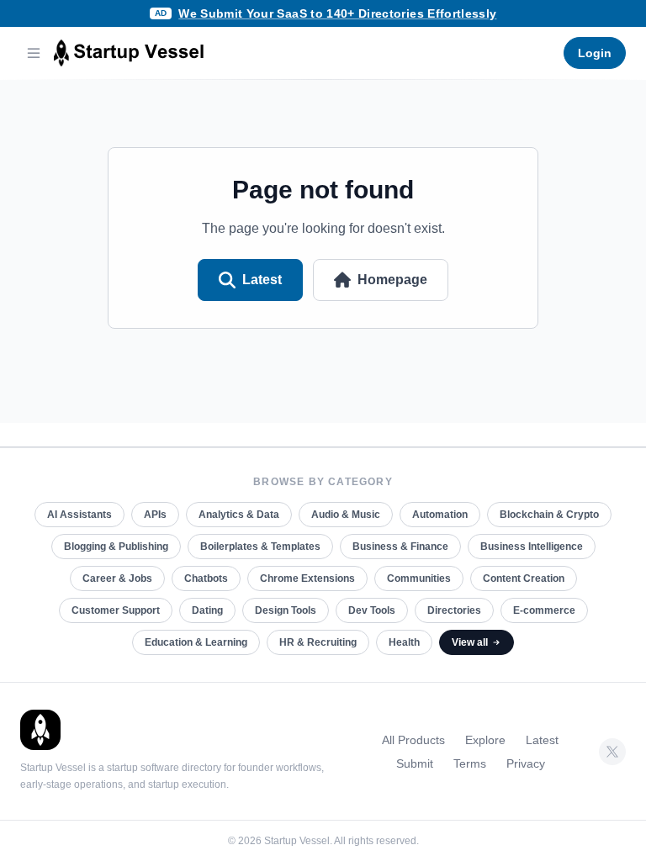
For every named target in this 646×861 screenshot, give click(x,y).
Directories (454, 610)
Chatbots (206, 578)
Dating (207, 610)
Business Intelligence (531, 546)
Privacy (525, 763)
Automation (440, 514)
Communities (419, 578)
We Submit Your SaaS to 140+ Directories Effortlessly (337, 13)
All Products (413, 740)
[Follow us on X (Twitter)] (612, 751)
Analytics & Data (239, 514)
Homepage (392, 279)
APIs (155, 514)
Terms (469, 763)
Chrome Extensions (307, 578)
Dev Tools (371, 610)
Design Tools (285, 610)
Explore (485, 740)
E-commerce (544, 610)
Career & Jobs (117, 578)
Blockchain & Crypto (549, 514)
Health (404, 642)
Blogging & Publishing (116, 546)
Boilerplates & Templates (260, 546)
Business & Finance (400, 546)
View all (470, 642)
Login (595, 53)
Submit (414, 763)
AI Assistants (79, 514)
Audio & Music (345, 514)
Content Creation (523, 578)
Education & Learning (196, 642)
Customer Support (115, 610)
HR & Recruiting (318, 642)
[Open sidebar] (33, 53)
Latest (262, 279)
